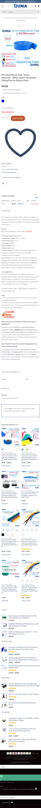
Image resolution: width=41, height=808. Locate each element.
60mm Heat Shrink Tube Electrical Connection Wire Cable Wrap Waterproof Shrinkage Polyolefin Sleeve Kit (9, 495)
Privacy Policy (28, 756)
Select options (6, 465)
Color (3, 97)
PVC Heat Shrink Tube (10, 172)
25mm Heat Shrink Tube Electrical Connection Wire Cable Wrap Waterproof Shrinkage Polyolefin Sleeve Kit (29, 457)
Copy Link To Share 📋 (12, 177)
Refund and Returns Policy (28, 758)
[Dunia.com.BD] (20, 6)
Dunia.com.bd (12, 346)
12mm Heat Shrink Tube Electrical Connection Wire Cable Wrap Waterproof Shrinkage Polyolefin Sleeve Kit (9, 543)
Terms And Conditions (10, 758)
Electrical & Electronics (16, 18)
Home (6, 18)
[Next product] (18, 25)
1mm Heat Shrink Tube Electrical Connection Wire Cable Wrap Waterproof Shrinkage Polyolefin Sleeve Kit (29, 589)
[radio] (2, 101)
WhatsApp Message (6, 794)
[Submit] (38, 12)
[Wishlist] (39, 6)
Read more (5, 503)
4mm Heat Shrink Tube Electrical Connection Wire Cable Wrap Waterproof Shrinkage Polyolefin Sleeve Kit (29, 543)
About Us (11, 756)
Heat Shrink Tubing (12, 169)
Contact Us (18, 756)
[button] (2, 6)
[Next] (8, 69)
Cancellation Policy (21, 759)
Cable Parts (29, 18)
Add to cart (18, 118)
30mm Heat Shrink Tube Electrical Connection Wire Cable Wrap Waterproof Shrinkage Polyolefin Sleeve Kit (9, 457)
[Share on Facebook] (6, 183)
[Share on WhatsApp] (3, 183)
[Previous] (3, 69)
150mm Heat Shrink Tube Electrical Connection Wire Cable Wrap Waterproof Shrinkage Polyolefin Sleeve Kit (9, 589)
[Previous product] (22, 25)
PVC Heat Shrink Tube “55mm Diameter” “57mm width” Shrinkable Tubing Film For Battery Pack (30, 494)
